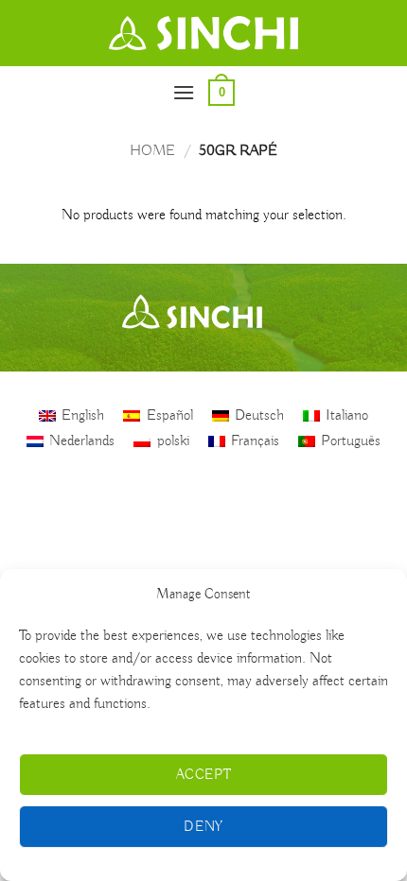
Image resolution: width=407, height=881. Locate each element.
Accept (204, 775)
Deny (203, 827)
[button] (183, 92)
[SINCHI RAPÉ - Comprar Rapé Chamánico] (203, 33)
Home (152, 151)
